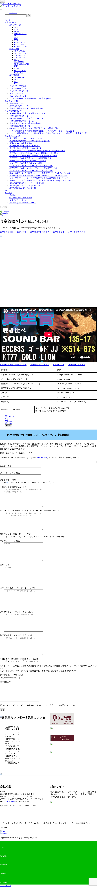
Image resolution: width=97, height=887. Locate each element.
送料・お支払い (16, 93)
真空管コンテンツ (12, 136)
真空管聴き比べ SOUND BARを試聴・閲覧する (29, 141)
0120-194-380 (41, 458)
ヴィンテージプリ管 (17, 89)
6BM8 (16, 32)
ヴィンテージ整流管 (17, 86)
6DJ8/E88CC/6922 (21, 64)
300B (16, 29)
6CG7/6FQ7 (19, 62)
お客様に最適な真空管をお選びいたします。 (28, 113)
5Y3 (16, 82)
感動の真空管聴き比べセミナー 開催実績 (26, 183)
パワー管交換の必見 (76, 232)
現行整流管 (14, 75)
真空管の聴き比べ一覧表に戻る (13, 232)
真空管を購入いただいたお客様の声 (24, 186)
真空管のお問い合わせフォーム (22, 203)
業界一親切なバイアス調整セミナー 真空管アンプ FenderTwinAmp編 (39, 173)
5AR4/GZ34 (19, 77)
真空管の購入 (10, 22)
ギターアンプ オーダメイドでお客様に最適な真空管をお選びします (38, 178)
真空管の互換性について (19, 126)
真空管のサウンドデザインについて (24, 146)
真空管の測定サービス (18, 106)
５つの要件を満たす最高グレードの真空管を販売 (30, 98)
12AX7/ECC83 (20, 55)
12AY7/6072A (19, 57)
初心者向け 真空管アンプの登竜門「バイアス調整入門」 (34, 128)
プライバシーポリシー (18, 200)
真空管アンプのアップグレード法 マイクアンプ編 (31, 171)
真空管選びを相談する (39, 232)
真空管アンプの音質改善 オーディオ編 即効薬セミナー (33, 156)
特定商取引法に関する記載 (20, 198)
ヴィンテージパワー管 (18, 91)
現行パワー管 (15, 25)
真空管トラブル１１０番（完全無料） (25, 123)
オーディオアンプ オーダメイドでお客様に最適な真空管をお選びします (40, 181)
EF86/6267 (18, 73)
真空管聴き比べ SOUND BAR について (25, 138)
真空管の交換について (18, 116)
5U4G (16, 80)
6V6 (16, 36)
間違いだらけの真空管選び (20, 143)
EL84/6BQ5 (19, 44)
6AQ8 (16, 60)
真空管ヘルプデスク (17, 103)
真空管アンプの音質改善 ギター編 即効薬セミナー (31, 158)
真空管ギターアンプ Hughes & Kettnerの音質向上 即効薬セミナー (37, 151)
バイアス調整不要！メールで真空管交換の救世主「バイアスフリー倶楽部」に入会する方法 (48, 133)
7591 (16, 40)
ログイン (13, 13)
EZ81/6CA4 (19, 84)
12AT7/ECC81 (20, 51)
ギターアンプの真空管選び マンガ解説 (25, 163)
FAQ (7, 190)
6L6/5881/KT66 (20, 34)
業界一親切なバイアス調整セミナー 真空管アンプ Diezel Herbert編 (38, 176)
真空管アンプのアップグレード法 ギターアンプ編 (31, 166)
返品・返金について (17, 96)
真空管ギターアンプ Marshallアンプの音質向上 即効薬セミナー (36, 153)
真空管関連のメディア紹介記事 (22, 188)
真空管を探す (58, 232)
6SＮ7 (16, 68)
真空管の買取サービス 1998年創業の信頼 (27, 108)
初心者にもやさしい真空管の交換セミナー (27, 118)
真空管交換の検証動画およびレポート (25, 148)
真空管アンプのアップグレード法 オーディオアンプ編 (33, 168)
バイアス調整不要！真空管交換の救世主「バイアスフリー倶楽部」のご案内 (41, 131)
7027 (16, 38)
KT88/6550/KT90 (21, 46)
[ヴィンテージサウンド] (10, 4)
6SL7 (16, 66)
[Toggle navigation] (2, 1)
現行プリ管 (14, 49)
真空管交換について (13, 111)
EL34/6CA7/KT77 (21, 42)
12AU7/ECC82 (20, 53)
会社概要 (13, 195)
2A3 (16, 27)
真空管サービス (11, 101)
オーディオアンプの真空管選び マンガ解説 (27, 161)
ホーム (7, 20)
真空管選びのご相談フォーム (21, 121)
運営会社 (8, 193)
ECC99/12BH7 (20, 71)
